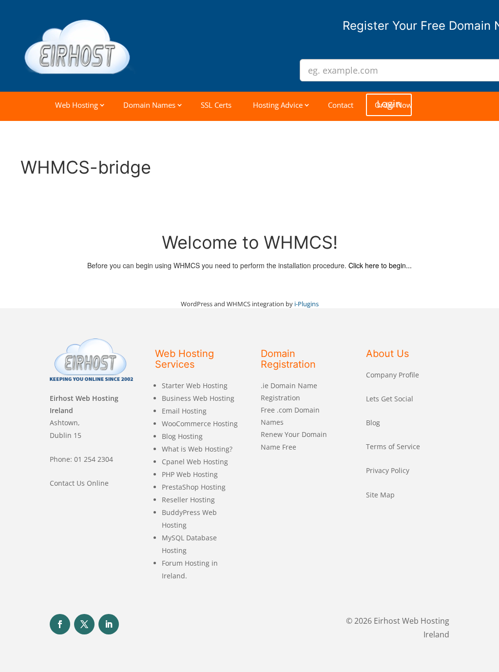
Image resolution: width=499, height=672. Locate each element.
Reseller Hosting (188, 499)
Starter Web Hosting (195, 385)
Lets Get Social (389, 398)
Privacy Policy (387, 470)
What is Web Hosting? (197, 449)
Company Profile (392, 374)
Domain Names (149, 105)
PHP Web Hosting (190, 474)
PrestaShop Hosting (194, 487)
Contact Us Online (79, 483)
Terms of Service (393, 446)
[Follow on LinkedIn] (108, 624)
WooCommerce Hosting (200, 423)
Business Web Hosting (198, 398)
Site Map (380, 494)
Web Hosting (76, 105)
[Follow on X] (84, 624)
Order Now (393, 105)
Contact (340, 105)
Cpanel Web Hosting (195, 461)
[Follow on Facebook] (60, 624)
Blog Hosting (182, 436)
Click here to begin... (380, 265)
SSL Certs (216, 105)
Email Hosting (184, 410)
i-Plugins (306, 303)
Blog (373, 422)
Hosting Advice (278, 105)
